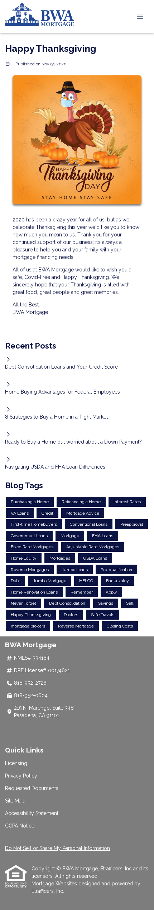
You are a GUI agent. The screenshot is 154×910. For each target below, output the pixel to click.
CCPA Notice (19, 826)
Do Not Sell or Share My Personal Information (57, 848)
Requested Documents (31, 788)
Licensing (16, 763)
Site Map (15, 801)
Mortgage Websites (55, 883)
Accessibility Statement (31, 813)
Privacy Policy (21, 776)
